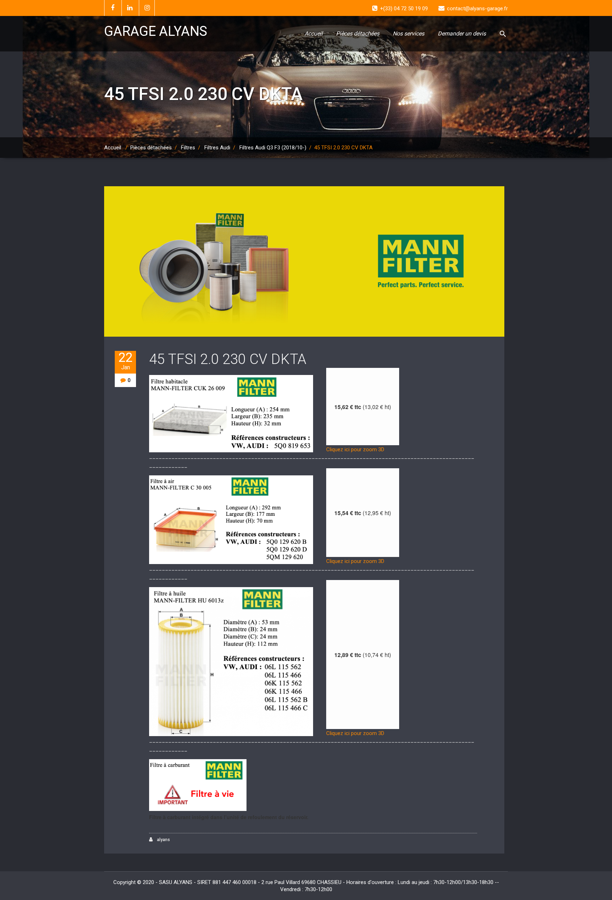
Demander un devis (462, 33)
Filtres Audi (217, 147)
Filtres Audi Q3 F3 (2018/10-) (272, 147)
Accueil (314, 33)
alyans (163, 839)
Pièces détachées (357, 33)
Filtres (188, 147)
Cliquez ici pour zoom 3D (355, 449)
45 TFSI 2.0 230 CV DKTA (227, 359)
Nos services (408, 33)
